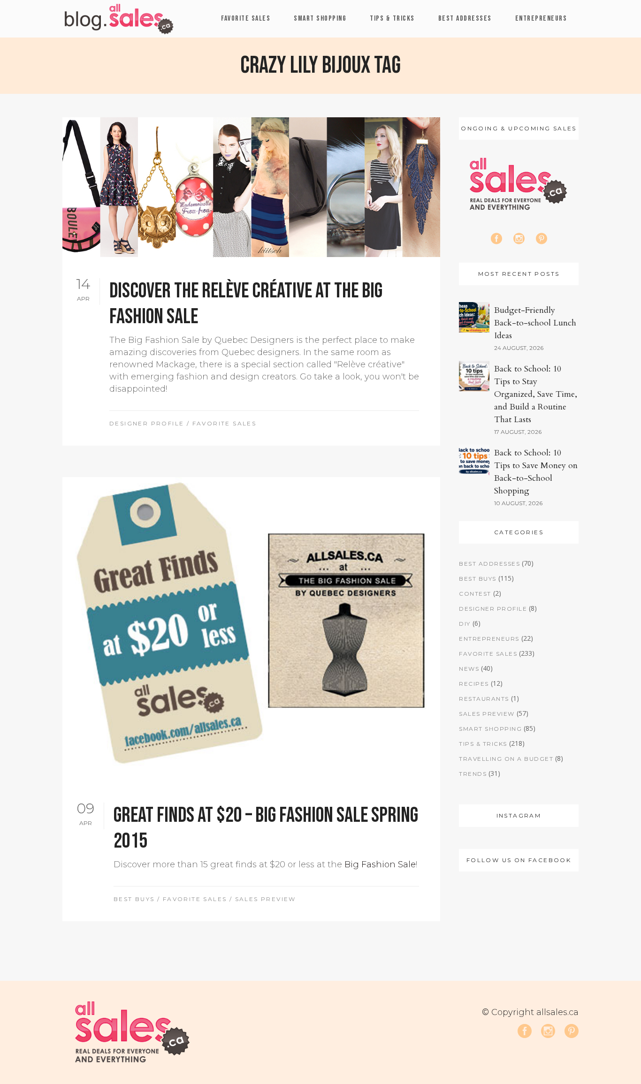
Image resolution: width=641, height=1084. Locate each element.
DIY (465, 623)
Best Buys (134, 898)
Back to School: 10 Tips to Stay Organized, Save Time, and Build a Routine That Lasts (535, 394)
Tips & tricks (483, 743)
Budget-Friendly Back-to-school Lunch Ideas (535, 322)
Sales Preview (265, 898)
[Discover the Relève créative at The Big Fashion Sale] (251, 187)
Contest (475, 593)
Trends (473, 773)
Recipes (474, 683)
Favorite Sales (224, 423)
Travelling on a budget (506, 758)
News (469, 668)
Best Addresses (489, 563)
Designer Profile (146, 423)
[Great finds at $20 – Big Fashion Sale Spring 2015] (251, 629)
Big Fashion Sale (380, 864)
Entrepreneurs (489, 638)
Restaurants (484, 698)
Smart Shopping (490, 728)
